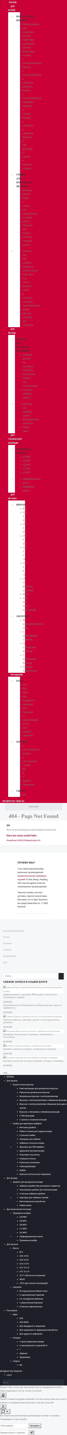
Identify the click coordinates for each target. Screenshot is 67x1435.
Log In (9, 1375)
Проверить (35, 1425)
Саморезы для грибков (30, 1139)
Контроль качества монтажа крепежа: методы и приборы (33, 1061)
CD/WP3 (26, 464)
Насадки (22, 742)
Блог (5, 962)
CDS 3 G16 (24, 1256)
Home (9, 840)
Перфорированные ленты (31, 1236)
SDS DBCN (24, 1322)
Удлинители (28, 784)
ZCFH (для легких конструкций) (34, 1283)
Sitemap (27, 840)
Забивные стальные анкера (27, 241)
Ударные (27, 780)
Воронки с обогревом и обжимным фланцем (40, 1112)
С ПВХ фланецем (27, 1116)
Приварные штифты (22, 1213)
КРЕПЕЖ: (10, 1077)
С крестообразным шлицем (31, 749)
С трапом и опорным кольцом (33, 1119)
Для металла (12, 496)
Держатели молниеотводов (32, 1151)
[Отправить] (31, 1432)
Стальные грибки (27, 1135)
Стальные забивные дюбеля (27, 393)
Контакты (7, 943)
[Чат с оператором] (3, 1406)
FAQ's (21, 840)
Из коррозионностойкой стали (33, 624)
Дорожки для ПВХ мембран (32, 1147)
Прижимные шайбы (28, 1240)
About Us (15, 840)
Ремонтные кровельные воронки (28, 43)
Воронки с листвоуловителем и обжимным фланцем (43, 1100)
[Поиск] (62, 1382)
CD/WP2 (26, 461)
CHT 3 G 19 (24, 1267)
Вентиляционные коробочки (32, 1201)
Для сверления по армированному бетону (39, 1330)
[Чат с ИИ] (3, 1395)
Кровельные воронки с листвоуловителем (39, 1096)
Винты (20, 505)
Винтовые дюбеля (28, 1127)
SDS (25, 685)
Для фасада (12, 331)
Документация (9, 956)
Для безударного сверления (29, 700)
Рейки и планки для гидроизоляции (36, 1131)
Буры (19, 681)
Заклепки (22, 616)
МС (24, 795)
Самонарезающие (31, 305)
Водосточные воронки (23, 1084)
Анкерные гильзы (28, 1158)
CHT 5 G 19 (24, 1271)
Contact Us (35, 840)
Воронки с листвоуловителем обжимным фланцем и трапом (32, 102)
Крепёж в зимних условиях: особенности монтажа (29, 1049)
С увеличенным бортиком (29, 659)
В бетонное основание (28, 298)
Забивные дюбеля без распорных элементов (40, 1186)
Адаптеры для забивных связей (34, 1197)
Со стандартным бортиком (29, 647)
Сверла (20, 791)
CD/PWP (27, 457)
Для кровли (11, 8)
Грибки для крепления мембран (27, 1123)
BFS (24, 508)
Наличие (7, 949)
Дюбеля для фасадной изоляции (28, 1182)
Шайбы (26, 309)
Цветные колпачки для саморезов (35, 1174)
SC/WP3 (26, 472)
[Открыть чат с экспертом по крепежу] (5, 1411)
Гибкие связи (25, 1205)
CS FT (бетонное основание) (32, 1275)
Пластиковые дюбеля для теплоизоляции (38, 1190)
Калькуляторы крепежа (13, 931)
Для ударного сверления (28, 731)
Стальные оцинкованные (31, 1306)
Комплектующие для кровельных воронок (39, 1088)
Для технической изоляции (15, 439)
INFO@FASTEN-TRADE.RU (13, 801)
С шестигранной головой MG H (29, 765)
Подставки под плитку (30, 1154)
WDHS (25, 594)
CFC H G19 (24, 1264)
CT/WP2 (26, 468)
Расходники (17, 675)
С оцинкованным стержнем (30, 635)
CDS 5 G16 (24, 1260)
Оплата (6, 937)
